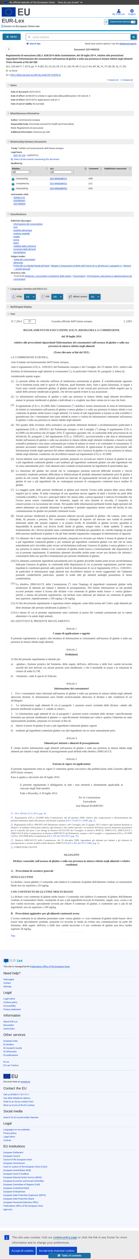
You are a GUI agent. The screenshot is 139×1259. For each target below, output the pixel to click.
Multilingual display (21, 306)
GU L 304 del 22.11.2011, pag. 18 (30, 813)
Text (12, 314)
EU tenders (8, 1044)
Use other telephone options (16, 1098)
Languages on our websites (16, 1129)
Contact (7, 983)
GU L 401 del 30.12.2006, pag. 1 (83, 843)
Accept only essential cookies (57, 1250)
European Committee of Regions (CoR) (21, 1184)
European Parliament (13, 1152)
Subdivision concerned (115, 168)
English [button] (132, 14)
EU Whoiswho (10, 1051)
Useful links (9, 1028)
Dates (13, 85)
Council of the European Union (17, 1159)
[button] (69, 1255)
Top (13, 935)
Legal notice (9, 998)
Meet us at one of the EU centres (19, 1105)
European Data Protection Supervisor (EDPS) (24, 1195)
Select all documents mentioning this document (35, 159)
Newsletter (8, 1025)
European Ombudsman (14, 1191)
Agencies (7, 1209)
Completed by (22, 183)
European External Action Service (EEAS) (22, 1177)
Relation (16, 168)
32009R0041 (19, 200)
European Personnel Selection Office (20, 1202)
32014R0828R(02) (58, 183)
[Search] (134, 37)
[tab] (70, 85)
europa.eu (25, 1081)
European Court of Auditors (16, 1174)
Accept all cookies (22, 1250)
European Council (11, 1156)
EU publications (10, 1055)
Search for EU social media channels (20, 1117)
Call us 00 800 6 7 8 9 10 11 (16, 1094)
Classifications (18, 214)
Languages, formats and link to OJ (28, 289)
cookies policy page (65, 1237)
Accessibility (9, 1006)
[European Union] (10, 1076)
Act (52, 168)
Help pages (8, 979)
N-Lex (6, 1061)
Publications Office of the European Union (50, 966)
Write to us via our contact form (18, 1101)
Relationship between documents (28, 141)
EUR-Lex (13, 21)
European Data (10, 1041)
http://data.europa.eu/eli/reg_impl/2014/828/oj (35, 75)
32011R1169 (19, 155)
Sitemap (7, 986)
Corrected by (22, 178)
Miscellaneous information (24, 113)
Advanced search (128, 43)
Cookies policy (10, 1002)
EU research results (12, 1048)
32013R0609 (19, 204)
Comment (93, 168)
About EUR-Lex (10, 1021)
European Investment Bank (16, 1188)
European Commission (14, 1163)
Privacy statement (12, 1009)
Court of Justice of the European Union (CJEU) (25, 1166)
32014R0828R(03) (58, 188)
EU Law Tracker (10, 1065)
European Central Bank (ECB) (17, 1170)
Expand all (113, 80)
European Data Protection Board (18, 1198)
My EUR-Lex (118, 14)
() (70, 371)
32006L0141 (19, 197)
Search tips (35, 43)
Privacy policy (9, 1133)
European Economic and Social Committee (23, 1181)
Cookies (7, 1140)
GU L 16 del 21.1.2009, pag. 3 (80, 820)
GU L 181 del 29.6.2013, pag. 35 (63, 836)
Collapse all (127, 80)
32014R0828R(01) (58, 178)
